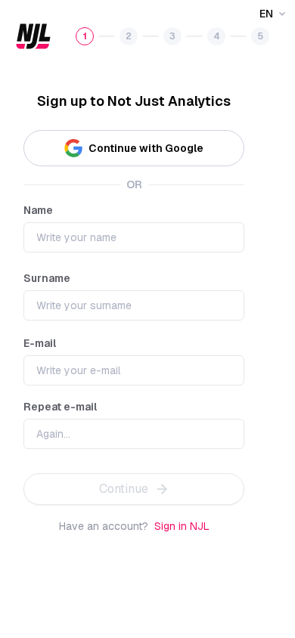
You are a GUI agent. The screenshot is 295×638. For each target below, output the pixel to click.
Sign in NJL (182, 526)
